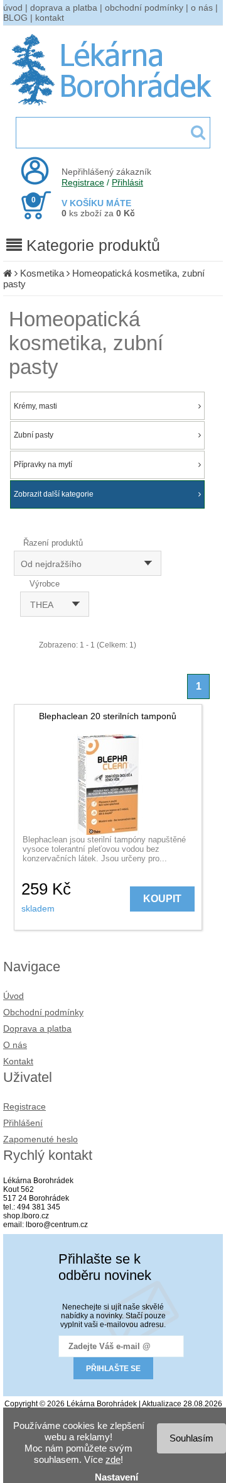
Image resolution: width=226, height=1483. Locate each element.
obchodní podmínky (144, 8)
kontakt (49, 18)
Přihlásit (127, 182)
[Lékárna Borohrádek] (113, 105)
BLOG (15, 18)
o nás (202, 8)
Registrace (83, 182)
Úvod (13, 996)
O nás (15, 1045)
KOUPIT (162, 898)
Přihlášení (23, 1123)
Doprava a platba (37, 1028)
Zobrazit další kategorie (54, 494)
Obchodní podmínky (43, 1012)
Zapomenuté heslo (40, 1139)
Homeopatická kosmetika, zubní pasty (86, 342)
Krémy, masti (35, 406)
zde (113, 1459)
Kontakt (18, 1061)
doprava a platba (63, 8)
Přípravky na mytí (43, 464)
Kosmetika (42, 273)
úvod (13, 8)
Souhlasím (191, 1438)
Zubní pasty (33, 435)
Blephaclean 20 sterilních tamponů (107, 716)
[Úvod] (7, 273)
